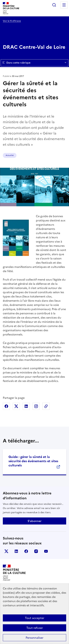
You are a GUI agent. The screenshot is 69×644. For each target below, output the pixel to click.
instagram (36, 551)
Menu (64, 4)
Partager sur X (16, 406)
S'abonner (34, 521)
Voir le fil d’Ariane (12, 21)
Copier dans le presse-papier (46, 406)
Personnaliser (34, 638)
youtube (46, 551)
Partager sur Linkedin (26, 406)
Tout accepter (34, 618)
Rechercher (54, 4)
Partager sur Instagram (36, 406)
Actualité (10, 155)
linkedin (16, 551)
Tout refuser (34, 628)
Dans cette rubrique (18, 63)
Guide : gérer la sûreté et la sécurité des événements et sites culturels (33, 461)
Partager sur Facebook (6, 406)
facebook (26, 551)
